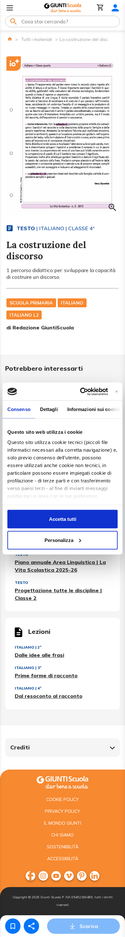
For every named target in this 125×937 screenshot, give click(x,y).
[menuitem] (30, 876)
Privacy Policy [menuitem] (62, 811)
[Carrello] (100, 8)
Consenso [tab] (18, 409)
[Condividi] (31, 926)
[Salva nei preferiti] (13, 926)
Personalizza (59, 540)
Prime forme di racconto (46, 675)
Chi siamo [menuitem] (62, 835)
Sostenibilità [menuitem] (63, 847)
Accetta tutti (62, 519)
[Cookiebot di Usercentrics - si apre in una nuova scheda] (81, 391)
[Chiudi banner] (116, 391)
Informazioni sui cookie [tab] (93, 409)
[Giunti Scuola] (62, 7)
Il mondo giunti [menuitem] (62, 823)
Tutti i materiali (36, 39)
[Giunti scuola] (62, 782)
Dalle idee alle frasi (39, 655)
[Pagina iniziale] (9, 39)
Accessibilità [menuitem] (62, 858)
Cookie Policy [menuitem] (62, 799)
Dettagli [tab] (49, 409)
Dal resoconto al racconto (48, 696)
